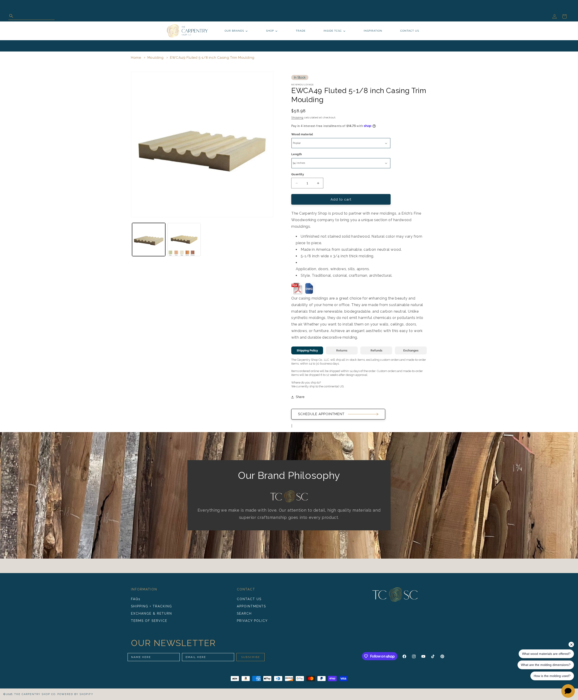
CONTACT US (249, 599)
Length (296, 154)
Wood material (302, 134)
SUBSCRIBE (250, 657)
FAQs (135, 599)
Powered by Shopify (75, 694)
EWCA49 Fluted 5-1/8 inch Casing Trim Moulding (212, 58)
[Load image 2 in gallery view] (184, 239)
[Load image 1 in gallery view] (148, 239)
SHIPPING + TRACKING (151, 606)
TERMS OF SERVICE (149, 621)
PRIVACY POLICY (252, 621)
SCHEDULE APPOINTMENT (321, 414)
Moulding (155, 58)
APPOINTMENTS (251, 606)
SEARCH (244, 613)
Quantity (297, 174)
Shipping (297, 117)
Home (136, 58)
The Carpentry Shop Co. (35, 694)
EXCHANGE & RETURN (151, 613)
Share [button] (300, 397)
